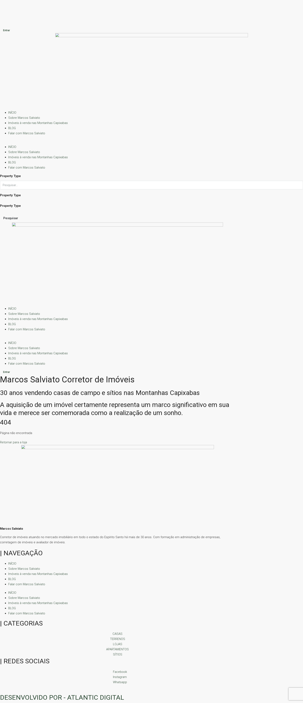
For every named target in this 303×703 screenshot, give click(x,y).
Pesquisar (10, 218)
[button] (151, 141)
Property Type (10, 176)
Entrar (6, 30)
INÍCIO (12, 112)
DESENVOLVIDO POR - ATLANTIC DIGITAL (62, 697)
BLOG (12, 128)
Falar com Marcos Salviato (26, 133)
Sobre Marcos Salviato (24, 118)
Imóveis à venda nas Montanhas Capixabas (38, 123)
